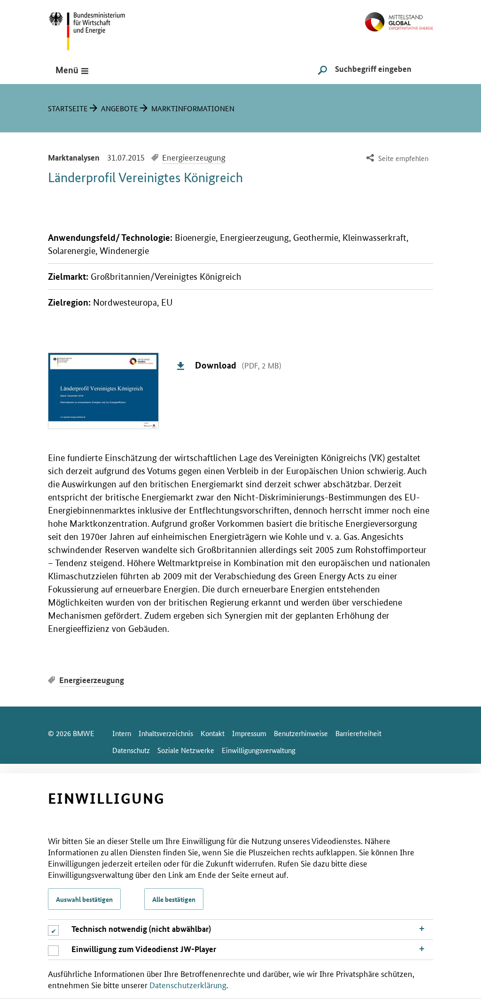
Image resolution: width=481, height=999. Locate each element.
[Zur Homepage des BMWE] (97, 28)
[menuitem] (396, 158)
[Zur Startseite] (399, 18)
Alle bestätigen (173, 899)
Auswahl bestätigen (84, 899)
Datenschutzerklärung (187, 984)
